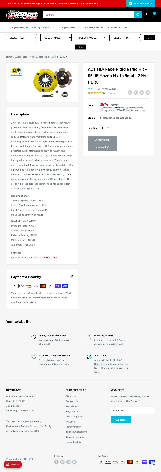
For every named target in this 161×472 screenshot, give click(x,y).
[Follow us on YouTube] (74, 462)
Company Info (115, 27)
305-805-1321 (92, 3)
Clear (80, 46)
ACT (90, 89)
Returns (70, 421)
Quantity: (93, 127)
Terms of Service (75, 436)
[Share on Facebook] (130, 92)
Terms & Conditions (76, 431)
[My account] (145, 14)
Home (9, 56)
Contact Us (72, 401)
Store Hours (72, 406)
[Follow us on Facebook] (56, 462)
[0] (152, 14)
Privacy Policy (73, 426)
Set (150, 37)
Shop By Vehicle (19, 27)
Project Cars (72, 411)
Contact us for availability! (102, 143)
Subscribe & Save (143, 3)
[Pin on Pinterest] (135, 92)
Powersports (92, 27)
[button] (95, 92)
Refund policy (73, 441)
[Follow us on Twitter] (62, 462)
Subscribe (121, 419)
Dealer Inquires (74, 416)
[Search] (138, 14)
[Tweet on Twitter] (141, 92)
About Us (71, 396)
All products (21, 56)
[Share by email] (147, 92)
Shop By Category (41, 27)
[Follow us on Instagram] (68, 462)
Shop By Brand (68, 27)
